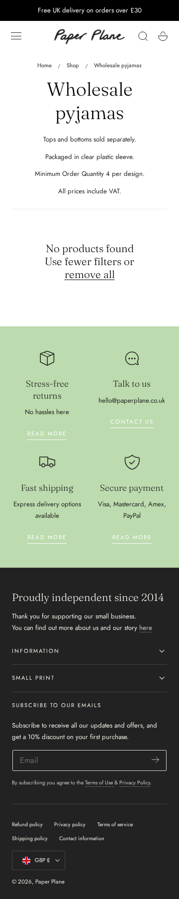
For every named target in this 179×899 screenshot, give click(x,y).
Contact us (132, 422)
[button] (16, 36)
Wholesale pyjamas (118, 65)
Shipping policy (30, 838)
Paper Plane (50, 882)
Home (44, 65)
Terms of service (115, 824)
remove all (90, 274)
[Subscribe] (155, 759)
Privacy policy (70, 824)
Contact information (81, 838)
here (145, 627)
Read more (47, 434)
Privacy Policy (134, 782)
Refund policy (27, 824)
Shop (73, 65)
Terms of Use (99, 782)
